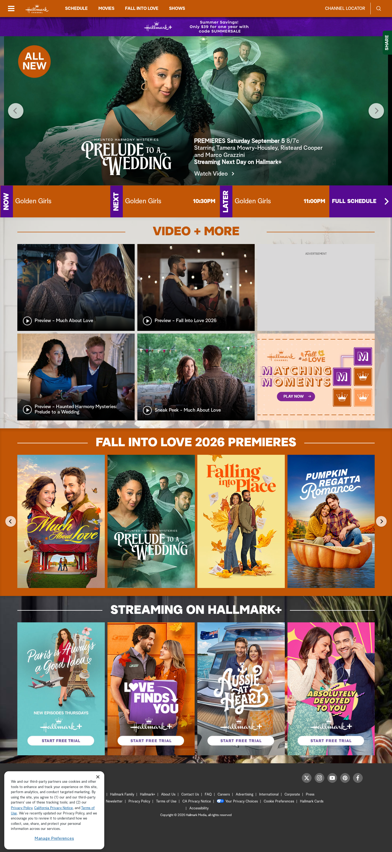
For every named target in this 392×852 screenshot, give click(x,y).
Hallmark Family (122, 794)
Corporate (292, 794)
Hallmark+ (147, 794)
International (269, 794)
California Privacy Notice (53, 808)
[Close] (97, 776)
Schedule (76, 8)
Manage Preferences (54, 839)
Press (310, 794)
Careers (224, 794)
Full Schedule (354, 201)
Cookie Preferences (279, 801)
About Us (168, 794)
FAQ (208, 794)
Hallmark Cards (311, 801)
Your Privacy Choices (241, 801)
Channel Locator (345, 8)
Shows (177, 8)
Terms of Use (166, 801)
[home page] (37, 8)
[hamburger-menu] (11, 8)
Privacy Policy (139, 801)
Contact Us (190, 794)
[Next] (376, 111)
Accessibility (199, 808)
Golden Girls (33, 201)
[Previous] (15, 111)
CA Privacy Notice (196, 801)
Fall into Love (141, 8)
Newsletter (114, 801)
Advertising (244, 794)
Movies (106, 8)
